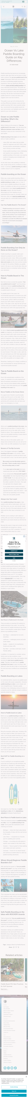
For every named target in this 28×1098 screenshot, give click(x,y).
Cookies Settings (14, 1087)
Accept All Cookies (14, 1095)
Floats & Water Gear (7, 552)
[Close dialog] (26, 540)
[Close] (26, 1076)
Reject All (14, 1091)
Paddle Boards (7, 550)
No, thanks (7, 557)
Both (7, 555)
